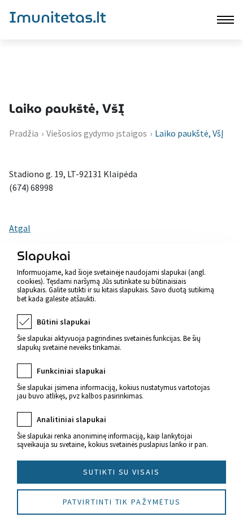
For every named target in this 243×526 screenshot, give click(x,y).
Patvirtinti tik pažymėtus (122, 502)
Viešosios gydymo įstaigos (96, 133)
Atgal (20, 228)
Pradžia (23, 133)
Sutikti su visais (121, 472)
